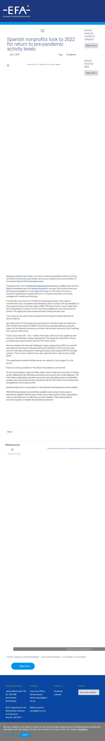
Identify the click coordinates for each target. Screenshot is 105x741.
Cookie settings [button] (11, 735)
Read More (83, 729)
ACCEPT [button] (25, 735)
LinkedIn (57, 694)
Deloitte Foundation (14, 288)
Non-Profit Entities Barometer (30, 281)
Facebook (58, 691)
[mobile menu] (100, 11)
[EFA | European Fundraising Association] (24, 11)
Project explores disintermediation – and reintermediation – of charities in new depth (46, 657)
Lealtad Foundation (39, 288)
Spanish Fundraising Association (43, 286)
